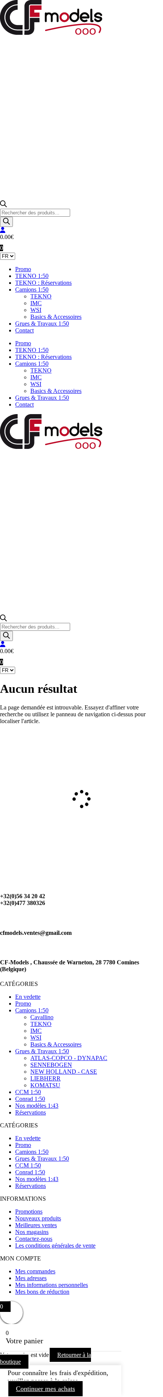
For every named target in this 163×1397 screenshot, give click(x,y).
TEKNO (41, 296)
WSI (35, 310)
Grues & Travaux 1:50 (42, 323)
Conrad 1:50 (30, 1099)
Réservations (30, 1112)
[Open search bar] (3, 205)
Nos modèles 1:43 (36, 1105)
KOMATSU (45, 1085)
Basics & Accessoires (56, 317)
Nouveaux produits (38, 1218)
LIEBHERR (45, 1078)
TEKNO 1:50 (32, 276)
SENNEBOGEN (51, 1065)
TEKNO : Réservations (43, 282)
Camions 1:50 (32, 289)
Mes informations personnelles (51, 1285)
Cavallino (41, 1017)
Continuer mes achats (45, 1388)
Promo (23, 269)
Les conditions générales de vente (55, 1245)
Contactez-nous (33, 1239)
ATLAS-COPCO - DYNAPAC (68, 1058)
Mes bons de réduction (42, 1291)
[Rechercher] (6, 222)
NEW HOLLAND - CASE (63, 1071)
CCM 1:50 (28, 1092)
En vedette (28, 996)
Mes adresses (31, 1278)
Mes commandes (35, 1271)
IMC (36, 303)
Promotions (28, 1211)
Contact (24, 330)
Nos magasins (32, 1232)
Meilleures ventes (36, 1225)
